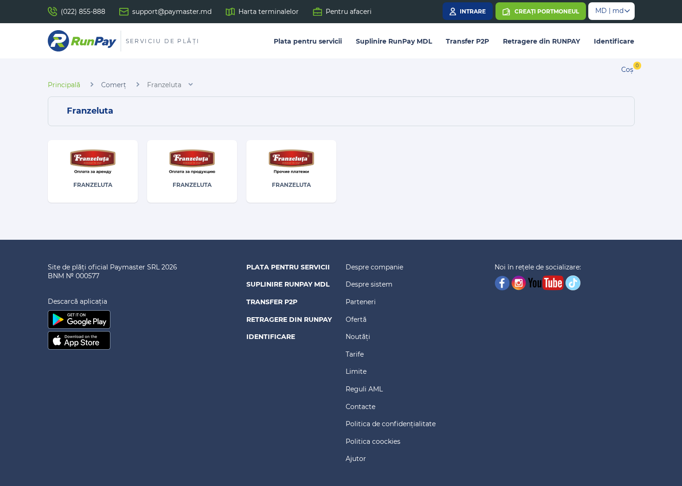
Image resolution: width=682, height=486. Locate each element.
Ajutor (356, 458)
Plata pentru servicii (308, 41)
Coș (627, 69)
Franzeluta (164, 85)
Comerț (113, 85)
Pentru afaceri (349, 11)
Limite (356, 371)
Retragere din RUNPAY (541, 41)
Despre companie (374, 267)
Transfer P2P (467, 41)
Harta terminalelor (268, 11)
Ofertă (356, 319)
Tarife (355, 354)
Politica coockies (373, 441)
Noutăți (358, 337)
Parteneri (361, 302)
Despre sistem (369, 284)
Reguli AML (364, 389)
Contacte (360, 407)
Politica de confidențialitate (391, 424)
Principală (64, 85)
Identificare (614, 41)
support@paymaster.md (172, 11)
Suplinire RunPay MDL (394, 41)
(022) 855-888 (83, 11)
